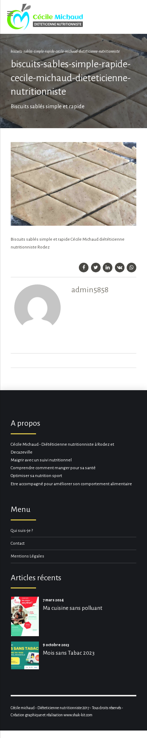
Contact (18, 543)
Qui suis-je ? (22, 530)
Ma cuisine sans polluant (72, 608)
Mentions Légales (27, 556)
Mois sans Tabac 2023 (69, 653)
